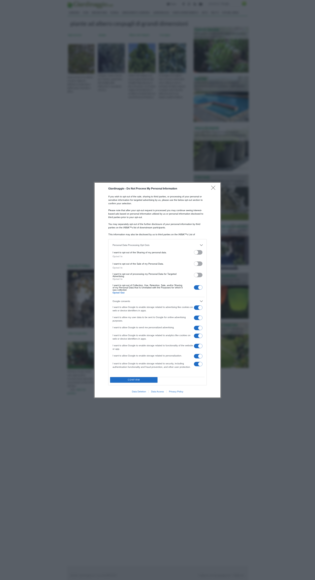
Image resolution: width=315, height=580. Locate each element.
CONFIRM (134, 380)
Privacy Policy (176, 391)
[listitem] (157, 245)
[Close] (214, 189)
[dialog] (157, 290)
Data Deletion (139, 391)
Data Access (157, 391)
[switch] (198, 252)
